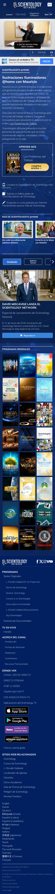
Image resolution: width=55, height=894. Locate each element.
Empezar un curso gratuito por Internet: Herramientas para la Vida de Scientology (24, 204)
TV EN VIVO (9, 627)
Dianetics (8, 777)
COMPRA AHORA (36, 167)
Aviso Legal (6, 890)
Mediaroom (10, 652)
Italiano (6, 831)
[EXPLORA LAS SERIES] (10, 365)
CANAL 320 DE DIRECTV (17, 674)
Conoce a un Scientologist (18, 598)
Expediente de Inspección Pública (15, 867)
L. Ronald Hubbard (13, 768)
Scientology (10, 758)
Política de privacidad (10, 887)
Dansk (5, 806)
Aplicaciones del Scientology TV (20, 702)
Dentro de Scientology (16, 587)
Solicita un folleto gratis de (18, 195)
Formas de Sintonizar (15, 647)
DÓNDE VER (9, 670)
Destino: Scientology (15, 593)
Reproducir (29, 335)
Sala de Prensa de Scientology (19, 786)
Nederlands (8, 838)
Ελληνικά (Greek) (11, 813)
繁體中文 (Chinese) (12, 856)
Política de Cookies (9, 883)
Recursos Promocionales (16, 664)
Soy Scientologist (14, 615)
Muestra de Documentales (17, 620)
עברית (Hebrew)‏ (10, 824)
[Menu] (4, 4)
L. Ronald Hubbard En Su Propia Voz (23, 582)
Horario (7, 631)
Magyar (6, 828)
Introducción (10, 641)
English (6, 803)
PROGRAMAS (10, 571)
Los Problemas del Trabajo (23, 123)
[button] (2, 261)
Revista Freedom (12, 796)
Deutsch (6, 810)
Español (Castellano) (12, 821)
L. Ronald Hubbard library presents (22, 609)
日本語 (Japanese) (11, 835)
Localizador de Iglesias (15, 772)
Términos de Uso (8, 880)
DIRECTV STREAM (14, 680)
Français (6, 859)
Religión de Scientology (16, 791)
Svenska (6, 852)
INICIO (46, 61)
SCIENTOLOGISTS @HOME (15, 70)
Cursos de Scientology (15, 763)
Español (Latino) (10, 817)
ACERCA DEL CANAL (14, 637)
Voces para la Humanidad (18, 604)
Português (7, 845)
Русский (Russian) (11, 849)
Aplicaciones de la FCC (11, 870)
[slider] (27, 43)
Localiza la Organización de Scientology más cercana (27, 186)
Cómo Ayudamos (13, 782)
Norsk (5, 842)
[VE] (44, 389)
